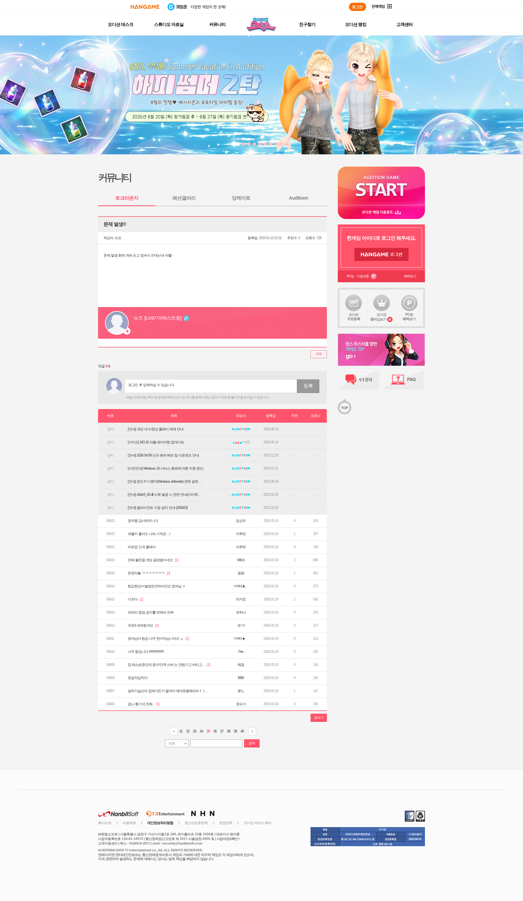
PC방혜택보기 (409, 317)
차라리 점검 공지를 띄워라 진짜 (151, 612)
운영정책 (225, 823)
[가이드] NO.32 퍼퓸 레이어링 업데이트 (156, 442)
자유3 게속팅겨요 (143, 625)
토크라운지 (126, 198)
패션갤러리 (184, 198)
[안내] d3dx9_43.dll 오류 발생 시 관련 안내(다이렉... (164, 494)
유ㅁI (241, 625)
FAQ (404, 380)
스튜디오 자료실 (169, 24)
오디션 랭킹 (355, 24)
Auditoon (298, 198)
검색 (252, 743)
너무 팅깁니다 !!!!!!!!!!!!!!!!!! (146, 652)
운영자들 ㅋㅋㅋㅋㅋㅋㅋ (149, 573)
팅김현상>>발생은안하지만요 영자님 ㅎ (157, 586)
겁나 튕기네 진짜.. (143, 704)
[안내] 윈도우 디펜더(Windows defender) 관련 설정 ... (164, 481)
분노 (241, 691)
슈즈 (118, 238)
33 (194, 731)
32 (187, 731)
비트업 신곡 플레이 (142, 547)
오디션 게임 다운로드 (381, 212)
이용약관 (129, 823)
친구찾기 (307, 24)
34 (201, 731)
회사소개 (104, 823)
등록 (308, 386)
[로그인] (357, 7)
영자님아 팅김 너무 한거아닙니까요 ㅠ (158, 638)
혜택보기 (410, 276)
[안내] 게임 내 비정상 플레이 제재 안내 (155, 429)
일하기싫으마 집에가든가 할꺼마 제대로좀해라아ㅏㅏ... (168, 691)
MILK (241, 560)
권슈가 (241, 704)
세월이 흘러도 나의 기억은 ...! (149, 534)
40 (242, 731)
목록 (319, 354)
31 (181, 731)
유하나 (241, 612)
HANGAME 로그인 (381, 254)
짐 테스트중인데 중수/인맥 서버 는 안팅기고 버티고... (169, 665)
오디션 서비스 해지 (257, 823)
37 (221, 731)
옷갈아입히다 (137, 678)
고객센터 (404, 24)
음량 (241, 573)
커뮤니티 (217, 24)
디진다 (135, 599)
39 (235, 731)
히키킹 (241, 599)
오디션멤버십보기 (378, 317)
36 (215, 731)
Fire (240, 652)
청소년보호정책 (196, 823)
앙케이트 (241, 198)
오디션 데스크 (120, 24)
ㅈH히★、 (240, 586)
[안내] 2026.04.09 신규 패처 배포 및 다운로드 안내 (163, 455)
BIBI (241, 678)
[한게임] (145, 7)
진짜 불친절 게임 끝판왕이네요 (153, 560)
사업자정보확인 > (228, 839)
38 (228, 731)
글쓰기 (318, 717)
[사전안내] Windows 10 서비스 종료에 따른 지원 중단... (166, 468)
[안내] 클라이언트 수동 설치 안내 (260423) (157, 508)
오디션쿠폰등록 (353, 317)
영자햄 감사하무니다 (143, 521)
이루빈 (241, 534)
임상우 (241, 521)
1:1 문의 (359, 380)
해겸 (241, 665)
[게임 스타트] (381, 186)
